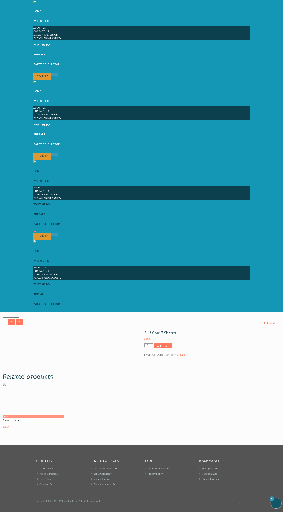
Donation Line (209, 473)
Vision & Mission (48, 473)
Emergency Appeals (104, 484)
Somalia (181, 354)
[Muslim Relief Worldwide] (34, 82)
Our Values (45, 478)
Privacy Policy (155, 473)
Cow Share (11, 420)
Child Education (210, 478)
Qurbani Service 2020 (105, 468)
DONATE (42, 76)
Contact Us (45, 484)
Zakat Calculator (103, 473)
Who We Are (46, 468)
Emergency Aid (210, 468)
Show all (270, 322)
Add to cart (163, 346)
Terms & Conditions (159, 468)
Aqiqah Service (102, 478)
